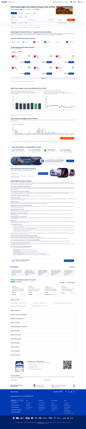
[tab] (14, 13)
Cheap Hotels (28, 404)
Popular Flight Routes (15, 405)
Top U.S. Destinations (15, 407)
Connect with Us (58, 391)
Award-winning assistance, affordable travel (16, 386)
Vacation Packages (29, 407)
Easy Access (14, 391)
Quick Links (13, 400)
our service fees (20, 377)
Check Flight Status (69, 260)
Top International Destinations (16, 409)
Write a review (62, 282)
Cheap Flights (28, 402)
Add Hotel (20, 22)
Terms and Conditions (41, 422)
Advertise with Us (54, 408)
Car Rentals (28, 405)
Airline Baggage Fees (42, 407)
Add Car (26, 22)
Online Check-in (41, 405)
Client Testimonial (54, 407)
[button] (61, 2)
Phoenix (34, 27)
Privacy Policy (66, 402)
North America (20, 27)
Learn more (27, 162)
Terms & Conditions (67, 407)
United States (26, 27)
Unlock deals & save (43, 173)
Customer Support (42, 404)
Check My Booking (42, 402)
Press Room (53, 404)
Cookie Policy (66, 404)
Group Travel (28, 408)
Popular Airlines (14, 402)
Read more (13, 274)
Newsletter (53, 410)
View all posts (71, 266)
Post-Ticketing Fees (67, 411)
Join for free (70, 160)
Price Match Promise (67, 405)
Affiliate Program (54, 405)
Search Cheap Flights (67, 138)
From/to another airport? (63, 22)
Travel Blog (40, 410)
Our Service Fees (67, 410)
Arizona (31, 27)
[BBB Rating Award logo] (74, 386)
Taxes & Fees (66, 408)
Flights (16, 27)
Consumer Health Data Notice (69, 413)
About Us (52, 402)
